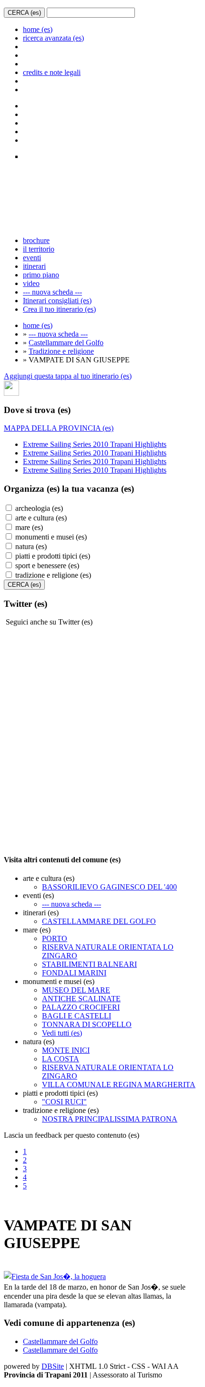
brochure (36, 240)
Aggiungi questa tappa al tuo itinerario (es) (68, 376)
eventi (32, 258)
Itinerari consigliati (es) (57, 300)
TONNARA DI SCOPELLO (87, 1024)
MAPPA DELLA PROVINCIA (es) (58, 428)
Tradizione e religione (61, 351)
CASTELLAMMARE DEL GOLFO (99, 921)
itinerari (34, 266)
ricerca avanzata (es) (53, 38)
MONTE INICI (66, 1050)
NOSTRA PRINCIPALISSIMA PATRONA (109, 1119)
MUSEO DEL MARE (76, 990)
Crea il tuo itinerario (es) (59, 309)
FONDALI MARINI (74, 973)
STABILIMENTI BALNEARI (89, 964)
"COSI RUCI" (64, 1102)
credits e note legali (52, 72)
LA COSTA (60, 1059)
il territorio (38, 249)
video (31, 283)
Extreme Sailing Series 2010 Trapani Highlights (94, 444)
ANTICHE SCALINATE (81, 999)
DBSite (52, 1366)
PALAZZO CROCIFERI (81, 1007)
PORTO (54, 938)
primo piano (41, 275)
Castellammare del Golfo (66, 343)
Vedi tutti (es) (62, 1033)
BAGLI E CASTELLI (76, 1016)
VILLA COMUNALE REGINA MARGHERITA (118, 1084)
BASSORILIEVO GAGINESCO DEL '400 (109, 887)
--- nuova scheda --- (52, 292)
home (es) (37, 29)
